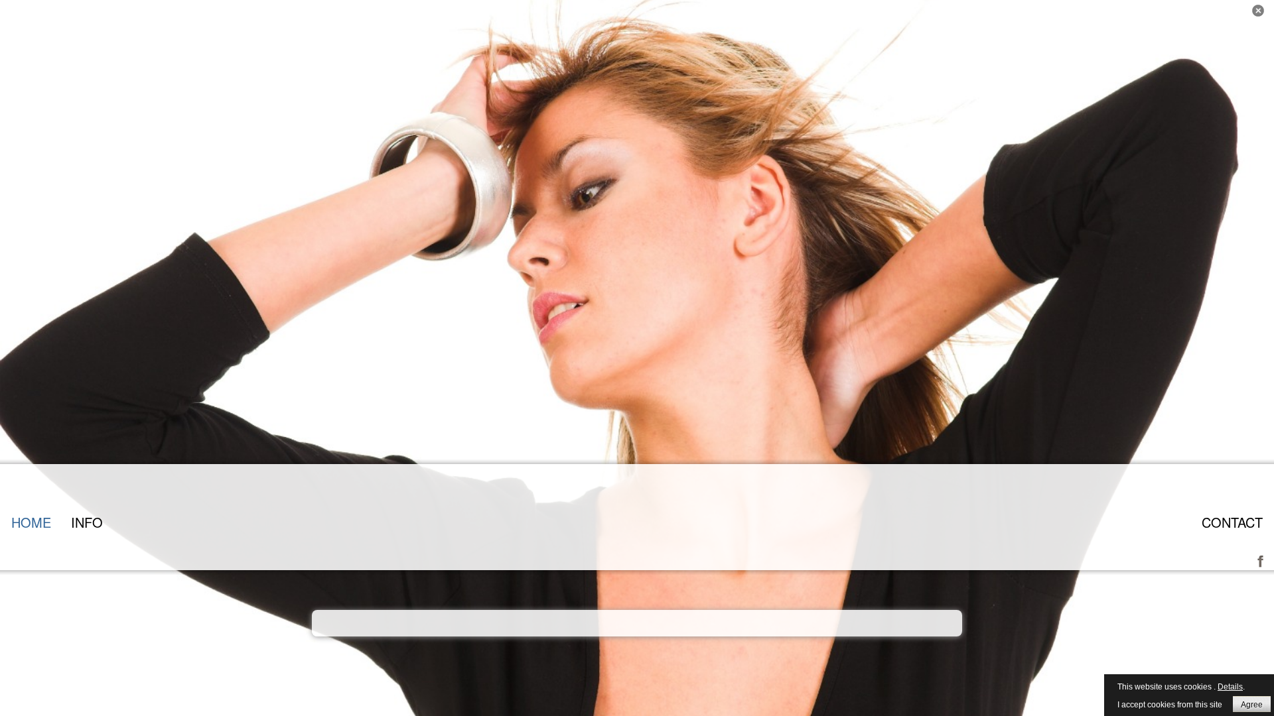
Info (87, 522)
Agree (1252, 704)
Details (1230, 686)
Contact (1232, 522)
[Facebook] (1260, 559)
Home (31, 522)
